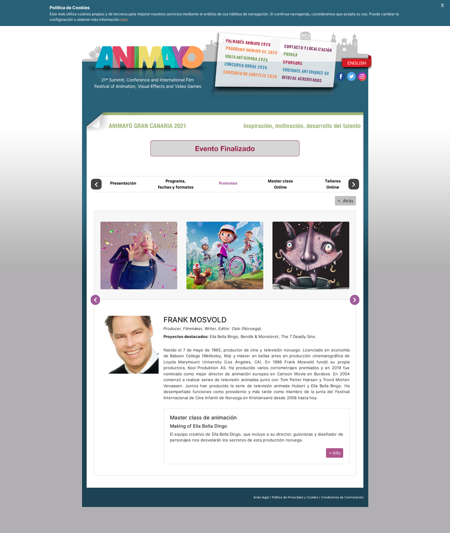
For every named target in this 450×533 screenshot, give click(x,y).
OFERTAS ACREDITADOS (301, 79)
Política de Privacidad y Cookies (295, 497)
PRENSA (290, 54)
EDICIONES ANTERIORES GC (305, 71)
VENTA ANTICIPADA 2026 (246, 58)
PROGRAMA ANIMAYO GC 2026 (251, 50)
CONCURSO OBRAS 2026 (246, 66)
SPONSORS (293, 62)
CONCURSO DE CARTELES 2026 (250, 74)
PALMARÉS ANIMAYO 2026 (248, 42)
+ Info (334, 453)
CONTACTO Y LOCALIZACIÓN (308, 48)
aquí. (124, 19)
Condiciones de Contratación (342, 497)
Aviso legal (261, 497)
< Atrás (345, 200)
